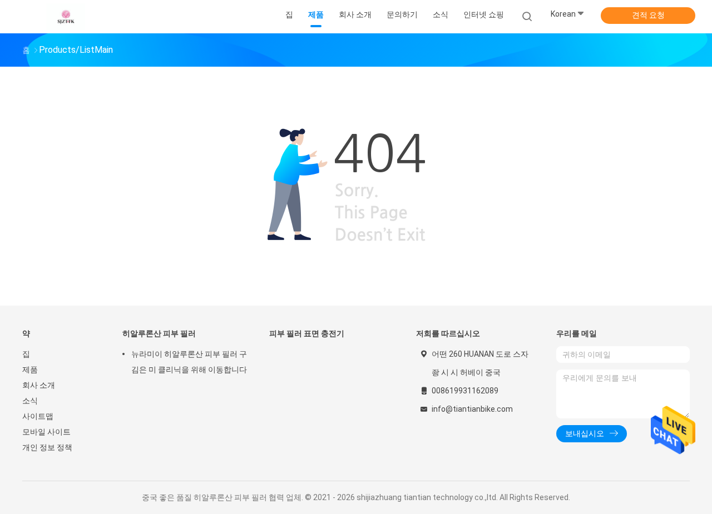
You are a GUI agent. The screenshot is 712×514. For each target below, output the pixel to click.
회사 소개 (38, 385)
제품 (30, 369)
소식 (30, 400)
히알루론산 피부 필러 (159, 333)
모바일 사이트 (46, 431)
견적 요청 (648, 15)
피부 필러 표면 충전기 (306, 333)
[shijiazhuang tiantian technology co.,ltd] (66, 16)
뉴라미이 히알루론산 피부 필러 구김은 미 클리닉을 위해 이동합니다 (189, 362)
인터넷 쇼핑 (483, 14)
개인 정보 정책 (47, 447)
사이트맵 (37, 416)
